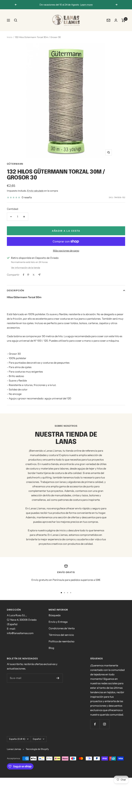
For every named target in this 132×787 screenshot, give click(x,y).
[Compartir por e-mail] (39, 275)
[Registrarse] (57, 678)
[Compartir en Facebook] (23, 275)
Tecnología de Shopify (37, 749)
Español (37, 739)
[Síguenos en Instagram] (104, 724)
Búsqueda (54, 615)
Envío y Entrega (58, 621)
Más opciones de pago (66, 250)
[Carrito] (123, 20)
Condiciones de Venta (62, 628)
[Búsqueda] (15, 20)
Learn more (86, 4)
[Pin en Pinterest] (28, 275)
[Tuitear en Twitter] (33, 275)
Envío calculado (35, 190)
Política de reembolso (61, 641)
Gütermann (15, 163)
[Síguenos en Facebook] (95, 724)
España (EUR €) (17, 739)
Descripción (15, 290)
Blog (51, 648)
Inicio (9, 37)
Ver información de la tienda (25, 267)
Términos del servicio (61, 634)
